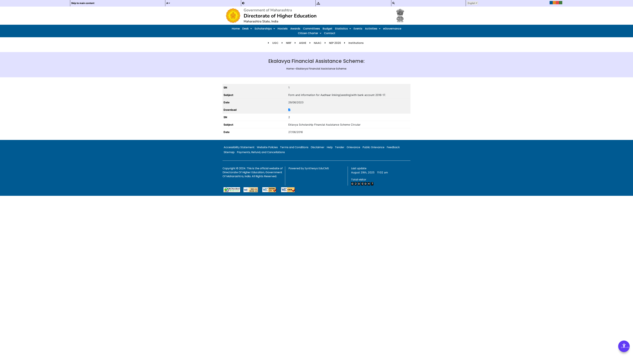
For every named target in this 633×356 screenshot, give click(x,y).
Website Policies (267, 147)
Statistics (341, 28)
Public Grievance (373, 147)
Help (330, 147)
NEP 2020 (335, 43)
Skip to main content (82, 3)
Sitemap (229, 152)
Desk (245, 28)
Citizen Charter (308, 33)
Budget (327, 28)
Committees (311, 28)
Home (236, 28)
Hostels (283, 28)
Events (358, 28)
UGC (275, 43)
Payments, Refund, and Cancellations (261, 152)
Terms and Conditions (294, 147)
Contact (329, 33)
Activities (371, 28)
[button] (247, 28)
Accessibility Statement (239, 147)
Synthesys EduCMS (317, 168)
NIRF (288, 43)
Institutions (356, 43)
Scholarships (263, 28)
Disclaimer (317, 147)
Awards (295, 28)
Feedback (393, 147)
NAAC (317, 43)
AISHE (302, 43)
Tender (339, 147)
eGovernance (392, 28)
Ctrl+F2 (624, 347)
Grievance (353, 147)
